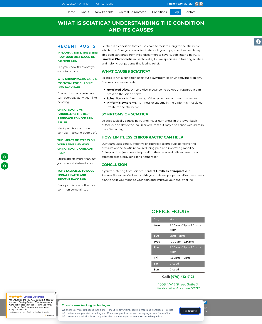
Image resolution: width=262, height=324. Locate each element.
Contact (190, 12)
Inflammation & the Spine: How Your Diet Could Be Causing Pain (77, 57)
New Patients (104, 12)
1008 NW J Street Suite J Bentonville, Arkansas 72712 (178, 286)
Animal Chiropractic (132, 12)
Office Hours (104, 3)
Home (71, 12)
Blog (175, 12)
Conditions (159, 12)
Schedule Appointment (76, 3)
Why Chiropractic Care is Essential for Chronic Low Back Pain (77, 83)
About (85, 12)
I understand (190, 311)
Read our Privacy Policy (149, 316)
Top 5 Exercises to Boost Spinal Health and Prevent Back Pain (76, 175)
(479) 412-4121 (184, 3)
